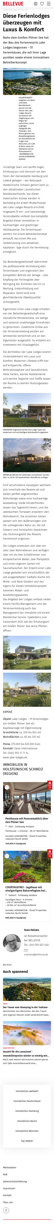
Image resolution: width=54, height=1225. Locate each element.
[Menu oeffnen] (49, 3)
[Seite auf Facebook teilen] (6, 1210)
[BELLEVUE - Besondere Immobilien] (13, 4)
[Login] (36, 3)
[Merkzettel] (42, 3)
